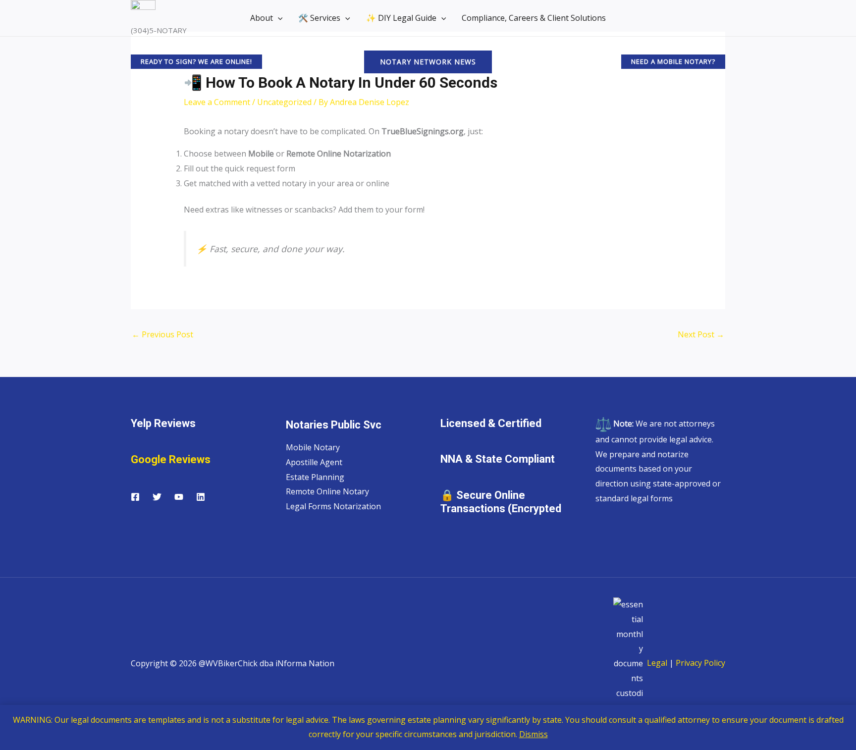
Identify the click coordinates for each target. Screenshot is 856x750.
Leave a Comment (217, 102)
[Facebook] (135, 496)
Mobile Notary (313, 447)
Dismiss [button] (533, 734)
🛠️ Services (319, 17)
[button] (278, 17)
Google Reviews (171, 459)
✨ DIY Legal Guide (401, 17)
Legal (656, 662)
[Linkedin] (200, 496)
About (261, 17)
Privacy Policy (700, 662)
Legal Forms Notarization (333, 506)
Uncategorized (284, 102)
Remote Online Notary (327, 491)
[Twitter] (157, 496)
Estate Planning (315, 477)
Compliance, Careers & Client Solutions (534, 17)
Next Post (701, 334)
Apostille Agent (314, 462)
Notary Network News (428, 61)
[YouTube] (178, 496)
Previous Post (162, 334)
